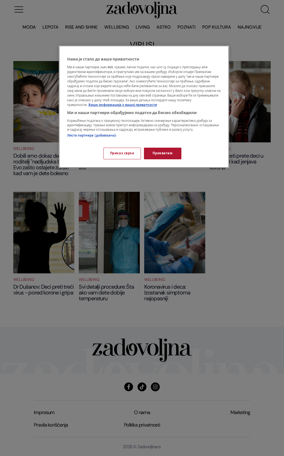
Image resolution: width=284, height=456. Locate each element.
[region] (144, 107)
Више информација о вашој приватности (122, 105)
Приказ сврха (122, 153)
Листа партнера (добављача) (91, 135)
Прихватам (163, 153)
